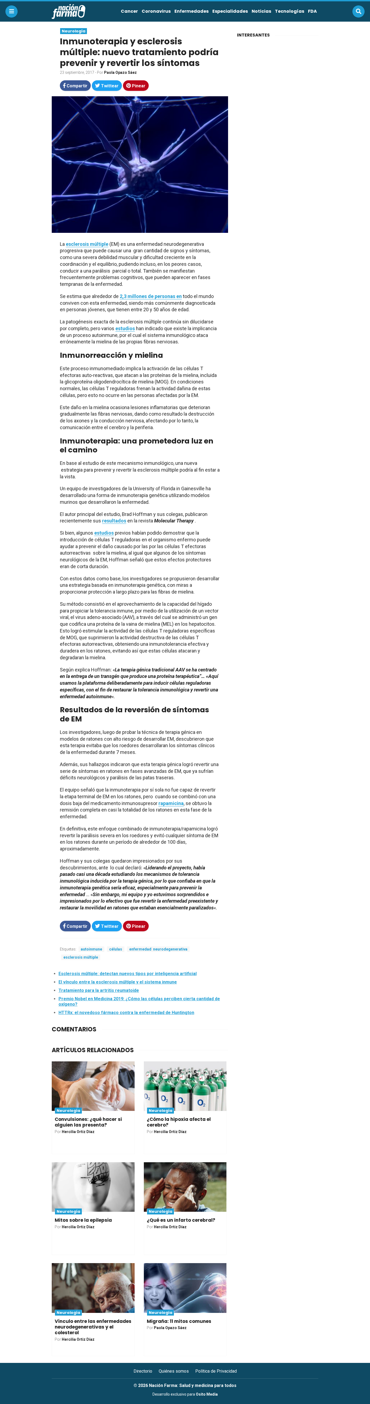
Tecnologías (289, 11)
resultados (114, 521)
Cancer (129, 11)
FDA (312, 11)
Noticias (261, 11)
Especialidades (230, 11)
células (115, 949)
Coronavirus (156, 11)
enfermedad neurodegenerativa (158, 949)
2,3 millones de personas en (151, 296)
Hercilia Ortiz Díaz (78, 1132)
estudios (125, 328)
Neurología (73, 31)
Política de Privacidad (216, 1371)
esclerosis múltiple (87, 244)
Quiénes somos (174, 1371)
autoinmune (91, 949)
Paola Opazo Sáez (120, 72)
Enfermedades (191, 11)
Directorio (143, 1371)
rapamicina (171, 803)
